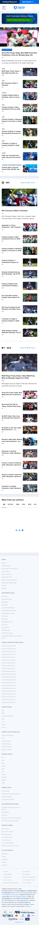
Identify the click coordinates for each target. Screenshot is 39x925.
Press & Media (27, 883)
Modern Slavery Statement (9, 580)
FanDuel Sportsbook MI (8, 677)
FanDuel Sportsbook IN (8, 668)
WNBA (4, 780)
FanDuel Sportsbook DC (9, 660)
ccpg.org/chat (22, 892)
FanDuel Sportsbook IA (8, 663)
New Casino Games (7, 831)
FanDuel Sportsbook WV (9, 702)
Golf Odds (5, 619)
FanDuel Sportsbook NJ (9, 682)
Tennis (4, 774)
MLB (29, 504)
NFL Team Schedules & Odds (10, 821)
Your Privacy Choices (29, 880)
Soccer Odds (5, 627)
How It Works (6, 571)
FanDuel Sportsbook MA (9, 674)
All (4, 504)
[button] (19, 20)
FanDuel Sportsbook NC (9, 680)
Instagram (4, 859)
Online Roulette (6, 840)
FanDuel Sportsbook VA (9, 696)
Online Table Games (8, 843)
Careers (5, 871)
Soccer (4, 724)
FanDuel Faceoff (6, 746)
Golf (3, 771)
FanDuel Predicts (7, 749)
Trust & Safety (7, 874)
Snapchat (4, 865)
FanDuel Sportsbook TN (9, 694)
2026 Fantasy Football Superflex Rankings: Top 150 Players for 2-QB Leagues (11, 332)
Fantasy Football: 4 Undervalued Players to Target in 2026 (10, 262)
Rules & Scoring (6, 574)
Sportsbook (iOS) (6, 796)
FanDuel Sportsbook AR (9, 646)
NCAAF (10, 504)
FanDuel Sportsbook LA (8, 671)
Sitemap (4, 588)
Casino (4, 727)
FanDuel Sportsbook (8, 735)
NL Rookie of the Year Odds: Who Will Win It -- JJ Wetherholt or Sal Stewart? (11, 429)
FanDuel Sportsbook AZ (9, 648)
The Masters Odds (7, 622)
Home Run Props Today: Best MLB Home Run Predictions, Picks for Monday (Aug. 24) (12, 394)
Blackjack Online (6, 834)
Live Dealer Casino (7, 837)
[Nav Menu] (4, 8)
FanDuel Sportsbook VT (9, 699)
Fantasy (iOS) (5, 791)
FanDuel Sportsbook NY (9, 685)
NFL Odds (5, 596)
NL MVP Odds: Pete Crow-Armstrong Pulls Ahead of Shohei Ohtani (11, 418)
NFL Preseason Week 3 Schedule (15, 211)
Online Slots (5, 829)
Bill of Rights (26, 874)
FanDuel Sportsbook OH (9, 688)
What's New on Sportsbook (10, 568)
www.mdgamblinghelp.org (20, 896)
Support (4, 563)
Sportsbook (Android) (8, 799)
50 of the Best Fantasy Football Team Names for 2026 (10, 297)
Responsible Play (7, 577)
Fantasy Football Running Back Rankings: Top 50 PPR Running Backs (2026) (11, 274)
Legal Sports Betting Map (9, 582)
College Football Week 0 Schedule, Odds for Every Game (10, 97)
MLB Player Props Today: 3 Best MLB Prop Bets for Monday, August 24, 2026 (11, 73)
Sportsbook (26, 2)
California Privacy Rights (29, 877)
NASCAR (4, 777)
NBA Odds (5, 602)
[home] (19, 7)
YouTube (4, 862)
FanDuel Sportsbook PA (8, 691)
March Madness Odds (8, 613)
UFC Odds (5, 624)
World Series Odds (7, 633)
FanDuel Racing (6, 744)
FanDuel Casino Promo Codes (10, 845)
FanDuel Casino (6, 741)
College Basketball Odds (9, 610)
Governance (26, 871)
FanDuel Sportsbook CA (9, 651)
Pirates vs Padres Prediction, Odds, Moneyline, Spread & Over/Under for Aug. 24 (12, 476)
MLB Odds (5, 605)
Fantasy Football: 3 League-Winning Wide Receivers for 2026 (11, 133)
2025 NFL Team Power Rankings (11, 818)
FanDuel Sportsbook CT (9, 657)
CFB (3, 769)
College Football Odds (8, 607)
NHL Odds (5, 616)
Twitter (4, 856)
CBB (3, 783)
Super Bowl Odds (7, 599)
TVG (3, 738)
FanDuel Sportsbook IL (8, 665)
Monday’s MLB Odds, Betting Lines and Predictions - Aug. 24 (12, 441)
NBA (18, 504)
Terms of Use (7, 880)
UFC (3, 721)
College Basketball (7, 716)
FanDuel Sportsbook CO (9, 654)
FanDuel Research (10, 2)
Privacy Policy (7, 877)
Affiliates (4, 585)
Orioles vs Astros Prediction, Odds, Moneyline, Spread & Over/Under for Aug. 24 (12, 464)
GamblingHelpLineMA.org (9, 894)
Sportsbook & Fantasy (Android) (11, 794)
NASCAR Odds (6, 630)
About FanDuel (6, 566)
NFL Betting (5, 812)
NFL (35, 504)
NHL (23, 504)
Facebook (4, 854)
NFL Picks (4, 815)
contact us (28, 906)
